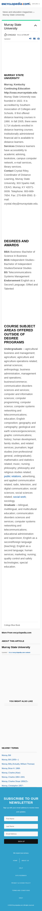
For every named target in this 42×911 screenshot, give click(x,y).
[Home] (15, 3)
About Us (25, 860)
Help (21, 868)
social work (19, 496)
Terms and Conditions (21, 890)
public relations (12, 476)
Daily (21, 898)
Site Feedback (20, 875)
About (19, 652)
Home (15, 860)
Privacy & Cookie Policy (20, 883)
